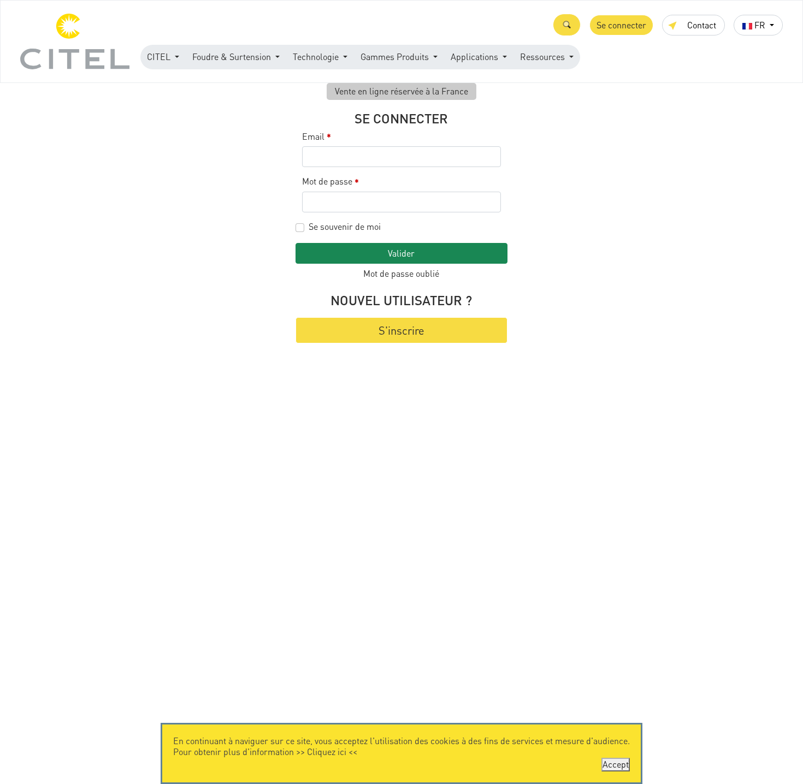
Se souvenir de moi (345, 226)
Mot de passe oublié (401, 273)
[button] (567, 25)
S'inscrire (401, 330)
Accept (616, 764)
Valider (401, 253)
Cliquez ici (326, 751)
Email (317, 136)
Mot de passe (330, 181)
